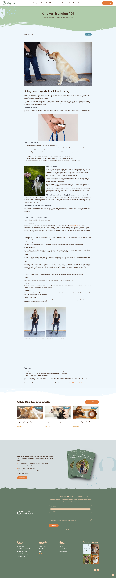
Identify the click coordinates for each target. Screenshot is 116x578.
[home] (9, 3)
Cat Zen (64, 3)
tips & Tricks (42, 546)
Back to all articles (92, 402)
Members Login (108, 3)
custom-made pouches (75, 225)
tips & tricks (49, 3)
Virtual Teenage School (23, 548)
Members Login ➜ (44, 554)
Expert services (21, 556)
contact (80, 3)
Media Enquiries (48, 570)
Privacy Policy (41, 570)
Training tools (63, 548)
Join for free (22, 477)
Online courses (63, 551)
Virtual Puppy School (22, 546)
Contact (41, 551)
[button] (36, 3)
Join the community (22, 554)
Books (61, 546)
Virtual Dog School (22, 551)
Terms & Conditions (34, 570)
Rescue (58, 3)
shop (42, 3)
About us (41, 548)
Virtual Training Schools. (75, 382)
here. (35, 112)
